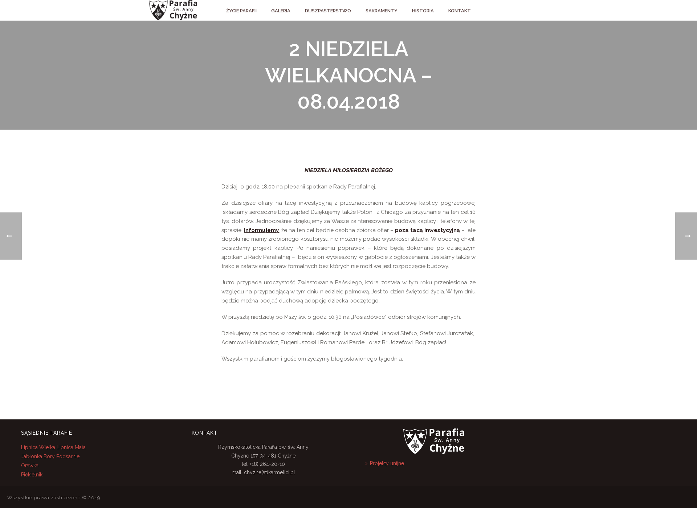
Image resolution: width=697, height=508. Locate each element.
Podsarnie (68, 456)
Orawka (29, 465)
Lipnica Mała (71, 447)
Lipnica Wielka (39, 447)
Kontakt (459, 10)
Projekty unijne (387, 463)
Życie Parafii (241, 10)
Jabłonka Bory (38, 456)
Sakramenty (382, 10)
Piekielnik (31, 474)
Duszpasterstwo (328, 10)
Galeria (280, 10)
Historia (423, 10)
